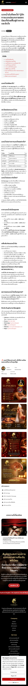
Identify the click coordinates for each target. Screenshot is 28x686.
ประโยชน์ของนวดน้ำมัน (10, 61)
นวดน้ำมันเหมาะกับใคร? (10, 65)
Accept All (14, 679)
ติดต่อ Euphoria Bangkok (11, 76)
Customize (13, 672)
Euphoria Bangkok (7, 10)
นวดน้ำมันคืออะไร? (9, 59)
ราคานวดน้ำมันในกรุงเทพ (11, 67)
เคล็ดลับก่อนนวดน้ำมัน (10, 68)
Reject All (13, 676)
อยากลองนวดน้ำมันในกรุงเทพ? (12, 74)
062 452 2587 (11, 321)
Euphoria (9, 369)
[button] (26, 2)
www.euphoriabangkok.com (15, 326)
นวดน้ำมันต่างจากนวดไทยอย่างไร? (13, 63)
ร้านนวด (9, 31)
